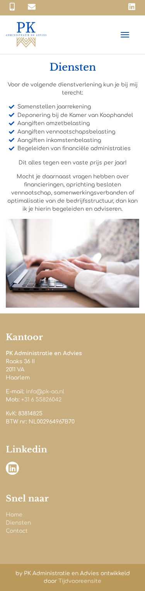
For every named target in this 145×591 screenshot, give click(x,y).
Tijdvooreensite (79, 581)
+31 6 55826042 (41, 400)
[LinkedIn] (132, 7)
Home (14, 515)
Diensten (18, 523)
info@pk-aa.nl (45, 392)
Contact (17, 531)
